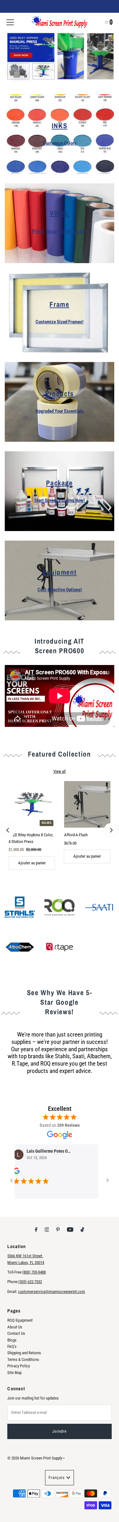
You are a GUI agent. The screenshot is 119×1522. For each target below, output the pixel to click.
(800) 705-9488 (34, 1272)
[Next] (111, 830)
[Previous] (8, 830)
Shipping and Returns (24, 1352)
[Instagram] (47, 1229)
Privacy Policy (18, 1365)
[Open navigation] (10, 22)
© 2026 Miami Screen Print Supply (34, 1458)
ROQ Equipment (20, 1320)
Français (57, 1477)
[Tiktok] (82, 1229)
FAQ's (12, 1346)
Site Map (14, 1372)
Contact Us (16, 1333)
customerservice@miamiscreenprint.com (51, 1291)
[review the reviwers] (95, 1172)
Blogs (12, 1340)
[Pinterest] (58, 1229)
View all (59, 771)
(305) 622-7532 (30, 1281)
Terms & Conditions (23, 1359)
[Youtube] (70, 1229)
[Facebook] (36, 1229)
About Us (14, 1327)
